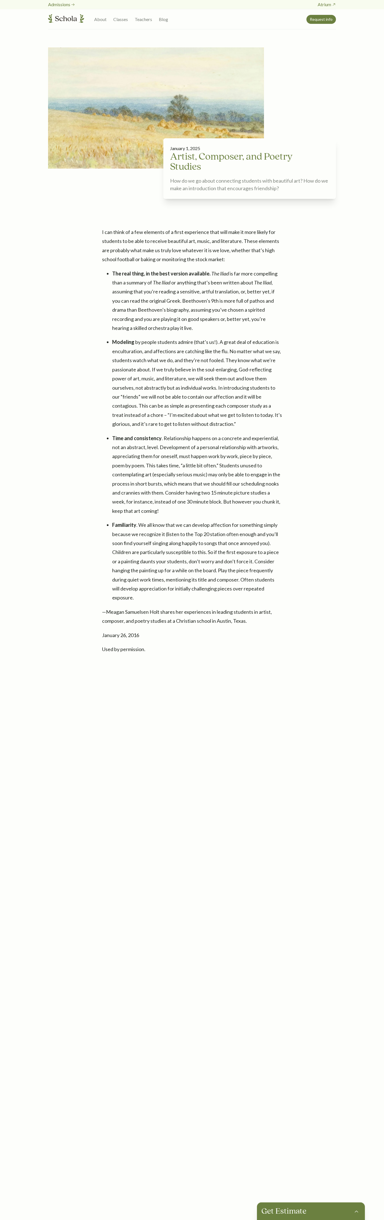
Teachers (143, 19)
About (100, 19)
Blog (163, 19)
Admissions (59, 4)
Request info (321, 19)
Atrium (324, 4)
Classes (120, 19)
